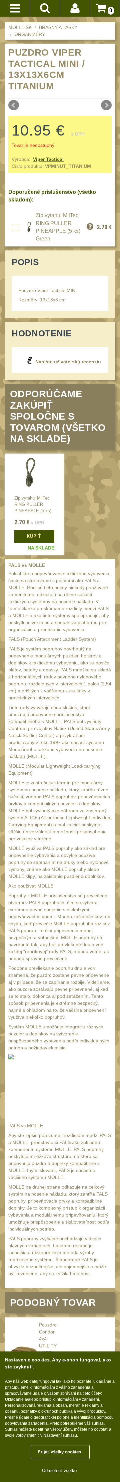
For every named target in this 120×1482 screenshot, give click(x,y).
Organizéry (29, 34)
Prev (13, 105)
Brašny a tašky (58, 27)
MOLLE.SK (20, 27)
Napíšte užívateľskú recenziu (68, 361)
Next (106, 105)
